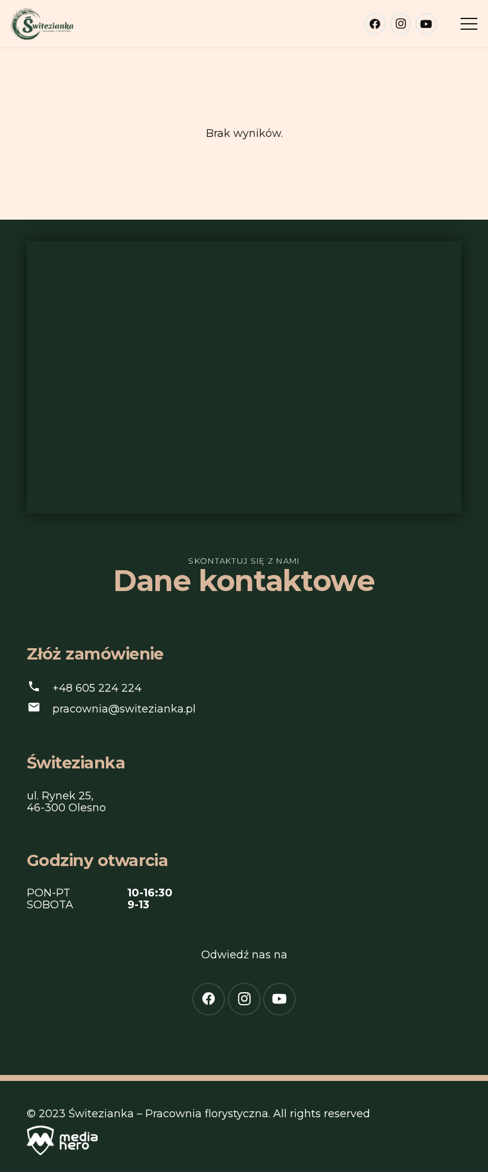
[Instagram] (400, 24)
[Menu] (469, 24)
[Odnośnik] (42, 24)
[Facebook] (375, 24)
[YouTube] (426, 24)
